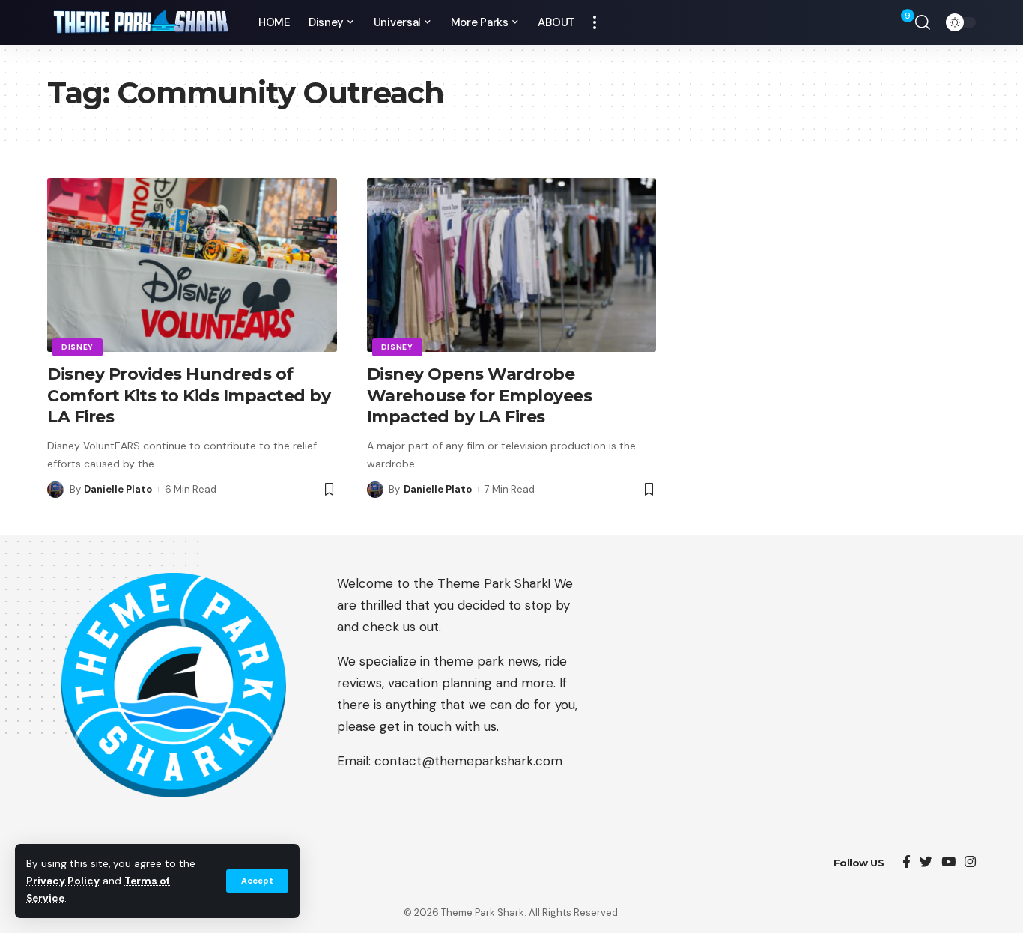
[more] (594, 22)
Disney (77, 347)
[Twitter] (926, 863)
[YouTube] (948, 863)
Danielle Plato (118, 489)
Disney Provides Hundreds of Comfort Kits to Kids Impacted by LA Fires (188, 395)
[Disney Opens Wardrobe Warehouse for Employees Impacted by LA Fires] (512, 265)
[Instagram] (970, 863)
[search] (922, 22)
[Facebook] (906, 863)
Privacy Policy (63, 881)
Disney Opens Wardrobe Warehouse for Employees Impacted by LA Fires (479, 395)
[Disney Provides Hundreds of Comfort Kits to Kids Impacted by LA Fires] (192, 265)
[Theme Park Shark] (140, 23)
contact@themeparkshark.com (468, 761)
